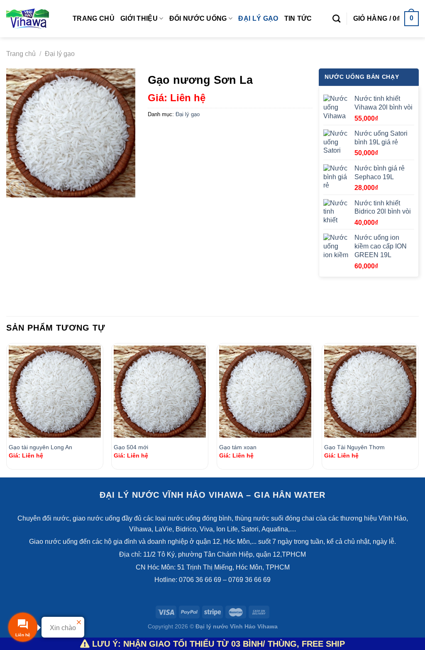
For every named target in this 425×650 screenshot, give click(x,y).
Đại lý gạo (258, 18)
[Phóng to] (17, 188)
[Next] (418, 409)
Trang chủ (94, 18)
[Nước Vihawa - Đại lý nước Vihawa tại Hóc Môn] (33, 18)
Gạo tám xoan (237, 447)
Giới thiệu (139, 18)
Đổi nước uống (198, 18)
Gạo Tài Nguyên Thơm (354, 447)
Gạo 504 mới (131, 447)
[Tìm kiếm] (336, 18)
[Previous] (6, 409)
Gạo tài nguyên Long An (40, 447)
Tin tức (298, 18)
